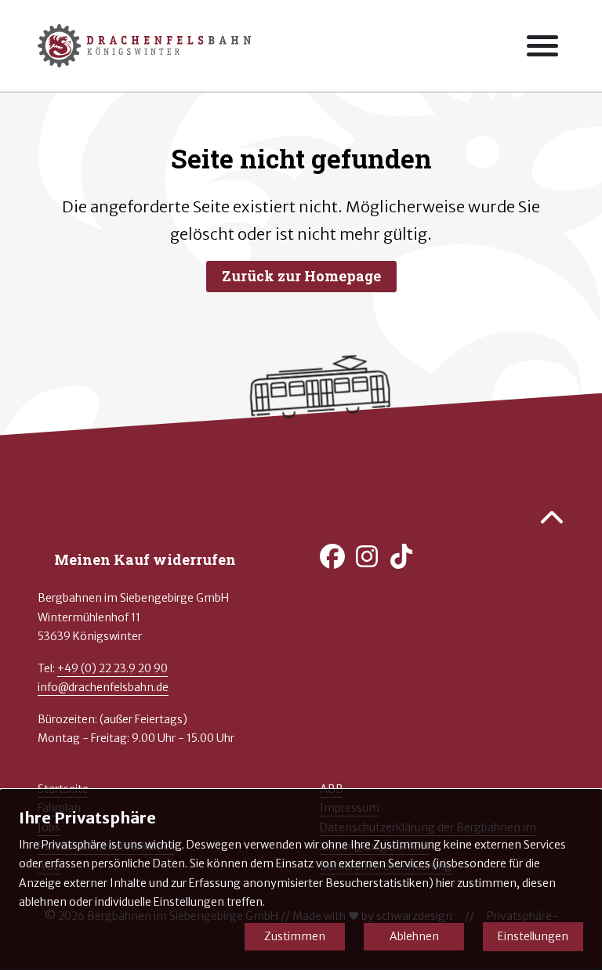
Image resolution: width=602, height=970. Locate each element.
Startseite (63, 789)
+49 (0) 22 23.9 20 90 (112, 668)
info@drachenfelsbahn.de (103, 687)
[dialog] (301, 880)
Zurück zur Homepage (301, 275)
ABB (331, 789)
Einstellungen (533, 936)
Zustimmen (294, 936)
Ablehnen (414, 936)
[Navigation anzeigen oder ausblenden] (542, 46)
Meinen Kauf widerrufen (145, 559)
